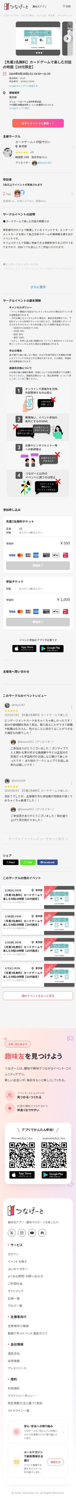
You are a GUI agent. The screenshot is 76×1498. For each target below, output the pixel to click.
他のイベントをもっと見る (38, 995)
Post (12, 862)
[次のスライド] (67, 38)
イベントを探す (17, 1261)
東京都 (51, 15)
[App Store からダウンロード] (22, 1175)
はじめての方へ (18, 1269)
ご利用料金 (15, 1283)
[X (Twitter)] (12, 1233)
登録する (55, 1462)
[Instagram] (22, 1233)
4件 (32, 152)
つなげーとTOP (11, 15)
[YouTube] (32, 1233)
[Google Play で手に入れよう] (54, 1175)
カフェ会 (41, 15)
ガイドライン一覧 (18, 1410)
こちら (19, 378)
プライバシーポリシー (21, 1396)
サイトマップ (16, 1291)
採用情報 (14, 1361)
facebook (49, 862)
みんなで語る (27, 15)
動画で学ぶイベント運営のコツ (28, 1333)
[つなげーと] (25, 1210)
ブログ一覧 (15, 1306)
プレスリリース (17, 1368)
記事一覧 (14, 1298)
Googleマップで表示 (19, 108)
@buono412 (44, 162)
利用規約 (14, 1388)
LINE (29, 862)
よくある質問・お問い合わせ (25, 1276)
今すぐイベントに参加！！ (38, 123)
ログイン (13, 1254)
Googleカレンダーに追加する (23, 85)
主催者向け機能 (18, 1326)
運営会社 (14, 1353)
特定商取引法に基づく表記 (25, 1403)
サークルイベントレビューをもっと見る (36, 838)
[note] (42, 1233)
